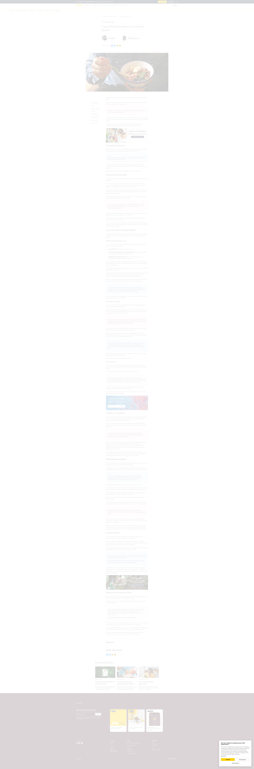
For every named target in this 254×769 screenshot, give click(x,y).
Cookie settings (235, 763)
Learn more (223, 756)
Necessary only (242, 759)
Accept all (228, 759)
